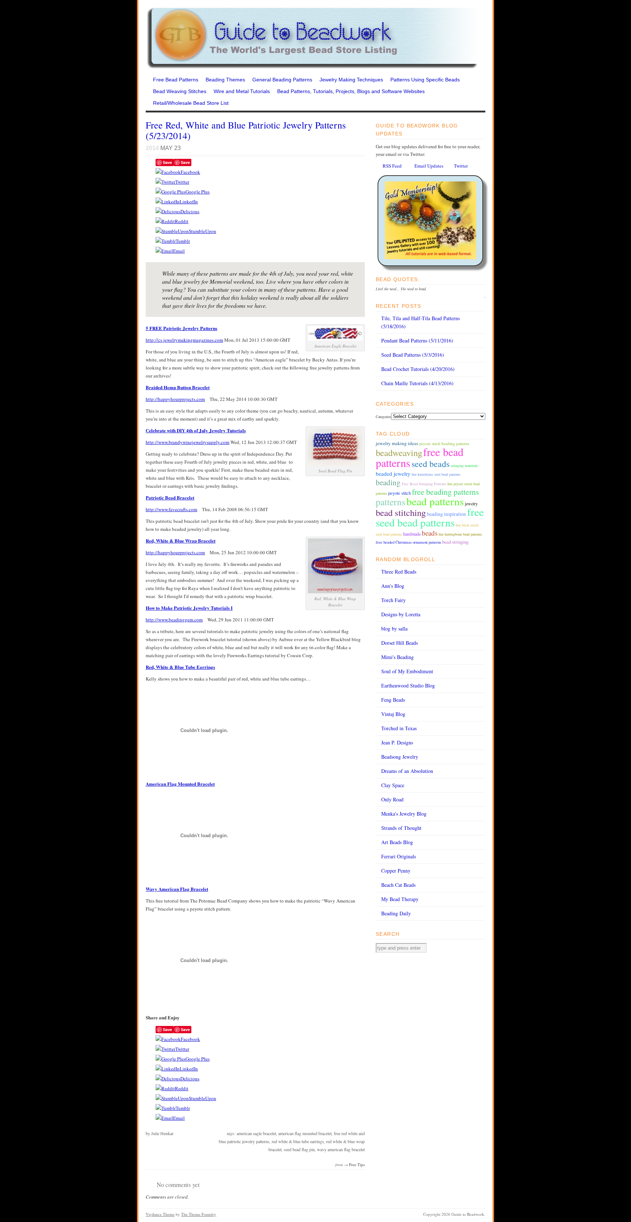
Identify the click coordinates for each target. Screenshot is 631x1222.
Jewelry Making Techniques (351, 80)
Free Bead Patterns (175, 80)
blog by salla (394, 628)
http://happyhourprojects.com (175, 399)
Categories (383, 416)
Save (167, 162)
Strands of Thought (401, 827)
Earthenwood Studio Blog (408, 685)
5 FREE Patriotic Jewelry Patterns (181, 328)
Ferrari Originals (398, 856)
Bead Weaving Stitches (179, 91)
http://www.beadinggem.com (174, 619)
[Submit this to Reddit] (165, 221)
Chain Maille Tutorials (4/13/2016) (417, 383)
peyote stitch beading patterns (444, 443)
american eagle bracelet (256, 1133)
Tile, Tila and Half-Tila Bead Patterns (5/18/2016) (420, 322)
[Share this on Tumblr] (166, 241)
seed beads (431, 464)
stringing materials (464, 465)
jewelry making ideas (397, 443)
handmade (412, 534)
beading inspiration (446, 513)
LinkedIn (189, 201)
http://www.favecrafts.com (171, 509)
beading (388, 482)
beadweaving (399, 453)
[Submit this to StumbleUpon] (172, 231)
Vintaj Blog (393, 713)
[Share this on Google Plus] (171, 191)
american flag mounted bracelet (305, 1133)
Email (179, 251)
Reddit (181, 221)
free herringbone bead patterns (460, 534)
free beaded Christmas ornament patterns (408, 542)
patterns (390, 501)
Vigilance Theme (160, 1214)
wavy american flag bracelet (341, 1149)
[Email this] (164, 251)
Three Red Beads (398, 571)
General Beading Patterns (282, 80)
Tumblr (183, 241)
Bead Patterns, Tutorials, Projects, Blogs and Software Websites (351, 91)
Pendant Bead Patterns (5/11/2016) (417, 340)
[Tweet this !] (165, 182)
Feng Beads (393, 699)
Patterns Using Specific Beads (425, 80)
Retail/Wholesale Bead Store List (191, 103)
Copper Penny (395, 870)
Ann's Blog (392, 585)
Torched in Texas (399, 728)
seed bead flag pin (299, 1149)
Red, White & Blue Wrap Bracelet (180, 540)
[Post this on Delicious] (168, 211)
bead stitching (401, 512)
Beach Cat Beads (398, 884)
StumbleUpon (202, 231)
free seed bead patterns (430, 517)
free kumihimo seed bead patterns (436, 474)
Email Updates (428, 165)
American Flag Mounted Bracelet (180, 783)
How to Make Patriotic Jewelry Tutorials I (189, 607)
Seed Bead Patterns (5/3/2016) (412, 354)
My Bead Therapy (399, 899)
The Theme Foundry (198, 1214)
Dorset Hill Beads (399, 642)
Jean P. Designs (397, 742)
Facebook (190, 172)
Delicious (189, 211)
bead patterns (435, 501)
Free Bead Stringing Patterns (424, 483)
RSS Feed (392, 165)
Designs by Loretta (400, 614)
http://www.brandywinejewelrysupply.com (187, 442)
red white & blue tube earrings (298, 1141)
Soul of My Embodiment (407, 671)
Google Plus (198, 191)
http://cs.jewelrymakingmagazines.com (184, 340)
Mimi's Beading (397, 657)
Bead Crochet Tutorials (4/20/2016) (418, 368)
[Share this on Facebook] (168, 172)
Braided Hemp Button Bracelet (178, 387)
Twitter (182, 182)
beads (429, 532)
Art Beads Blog (397, 842)
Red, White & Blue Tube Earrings (180, 666)
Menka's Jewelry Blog (404, 813)
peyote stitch (399, 493)
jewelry (471, 503)
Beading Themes (225, 80)
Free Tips (357, 1164)
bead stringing (455, 542)
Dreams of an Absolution (407, 770)
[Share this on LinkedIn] (168, 201)
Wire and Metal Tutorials (242, 91)
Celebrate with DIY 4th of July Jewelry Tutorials (196, 430)
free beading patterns (445, 491)
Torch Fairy (393, 600)
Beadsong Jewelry (399, 756)
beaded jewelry (393, 473)
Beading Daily (396, 913)
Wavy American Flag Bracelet (177, 888)
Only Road (392, 799)
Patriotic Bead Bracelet (170, 497)
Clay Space (392, 785)
